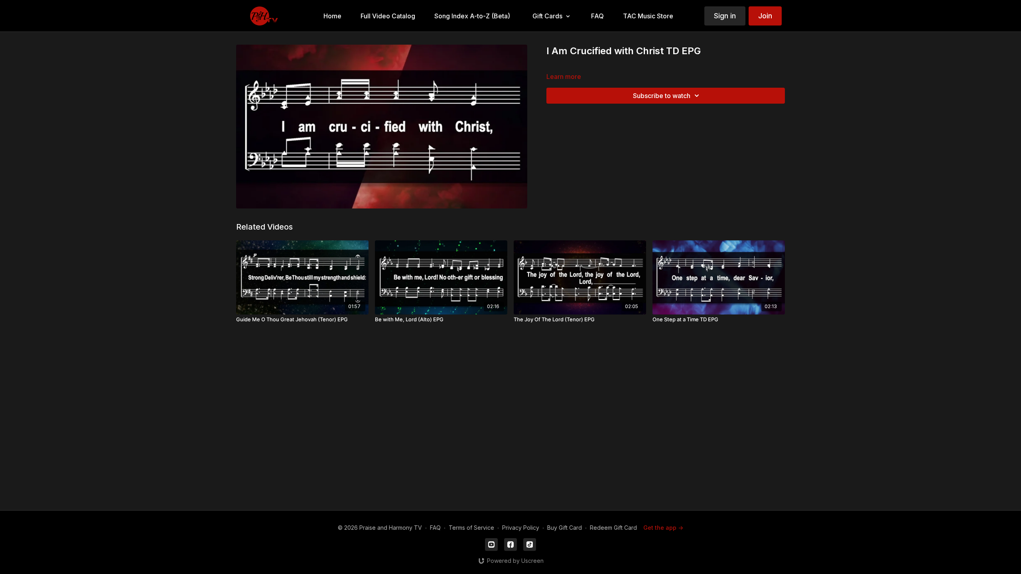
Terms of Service (471, 527)
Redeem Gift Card (613, 527)
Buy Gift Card (564, 527)
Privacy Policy (520, 527)
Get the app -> (663, 527)
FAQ (435, 527)
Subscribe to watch (661, 96)
